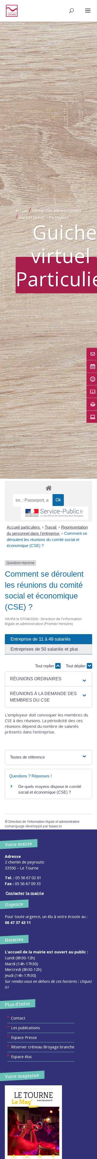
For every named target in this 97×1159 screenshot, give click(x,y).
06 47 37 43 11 (18, 922)
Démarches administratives (56, 210)
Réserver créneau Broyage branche (42, 1046)
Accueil (22, 210)
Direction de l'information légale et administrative (43, 822)
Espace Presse (24, 1037)
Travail (51, 527)
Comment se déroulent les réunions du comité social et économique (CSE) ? (47, 539)
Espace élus (21, 1056)
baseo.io (55, 826)
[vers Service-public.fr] (54, 513)
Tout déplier (76, 666)
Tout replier (45, 666)
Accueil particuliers (24, 527)
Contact (18, 1018)
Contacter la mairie (25, 893)
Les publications (25, 1027)
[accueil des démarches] (48, 488)
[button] (48, 679)
